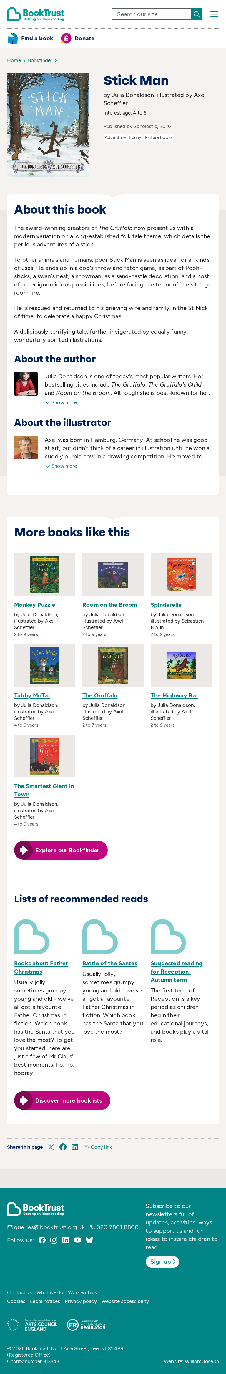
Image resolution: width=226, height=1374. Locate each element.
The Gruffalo (99, 695)
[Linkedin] (65, 1240)
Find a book (37, 38)
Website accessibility (125, 1301)
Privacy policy (81, 1301)
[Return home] (35, 14)
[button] (51, 1147)
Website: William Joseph (191, 1361)
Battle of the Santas (109, 963)
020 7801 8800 (118, 1227)
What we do (50, 1292)
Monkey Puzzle (34, 604)
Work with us (82, 1292)
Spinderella (166, 604)
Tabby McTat (32, 695)
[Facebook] (42, 1240)
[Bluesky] (89, 1240)
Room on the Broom (109, 604)
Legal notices (45, 1301)
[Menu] (214, 14)
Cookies (16, 1301)
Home (14, 60)
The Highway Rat (174, 695)
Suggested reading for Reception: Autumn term (176, 971)
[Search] (196, 14)
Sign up (160, 1261)
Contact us (19, 1292)
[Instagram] (53, 1240)
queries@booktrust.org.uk (49, 1227)
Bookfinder (40, 60)
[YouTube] (77, 1240)
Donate (84, 38)
